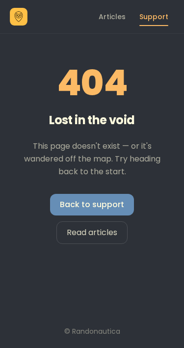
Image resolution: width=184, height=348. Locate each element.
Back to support (92, 204)
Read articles (92, 232)
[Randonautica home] (18, 17)
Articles (112, 17)
